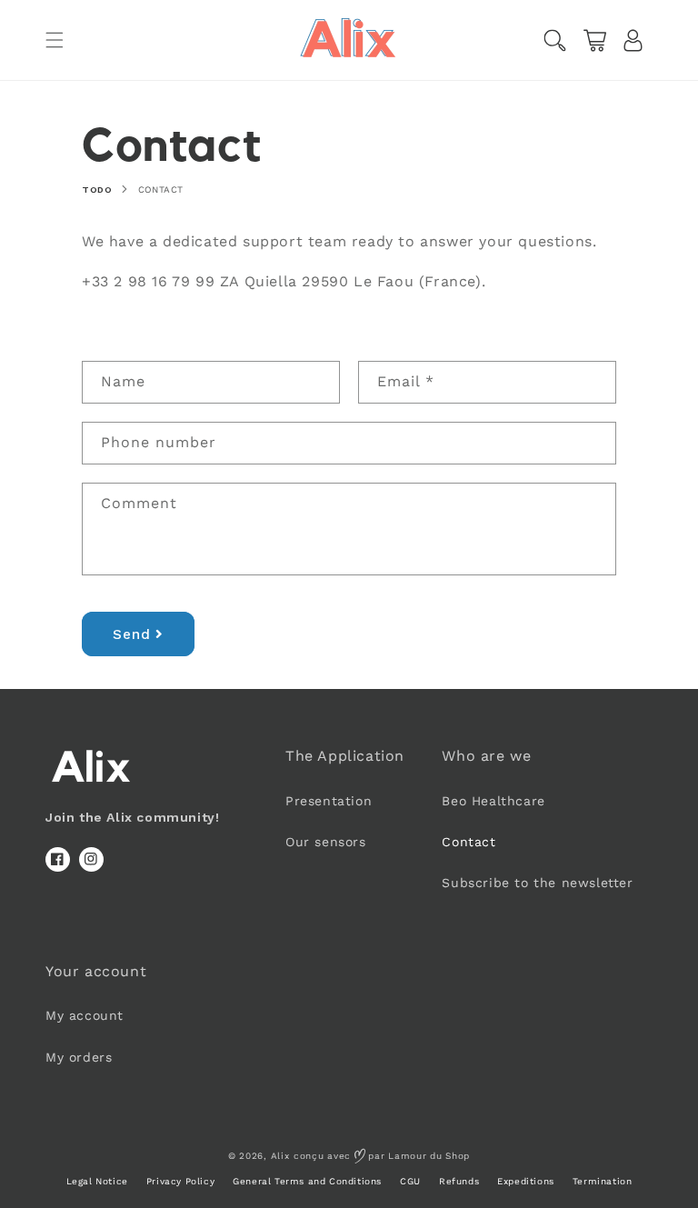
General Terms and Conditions (307, 1181)
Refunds (459, 1181)
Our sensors (325, 841)
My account (84, 1015)
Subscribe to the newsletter (537, 882)
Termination (603, 1181)
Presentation (328, 801)
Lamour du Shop (429, 1156)
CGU (410, 1181)
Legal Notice (97, 1181)
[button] (55, 40)
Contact (161, 190)
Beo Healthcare (493, 801)
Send (132, 634)
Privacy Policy (180, 1181)
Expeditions (525, 1181)
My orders (78, 1057)
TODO (97, 190)
